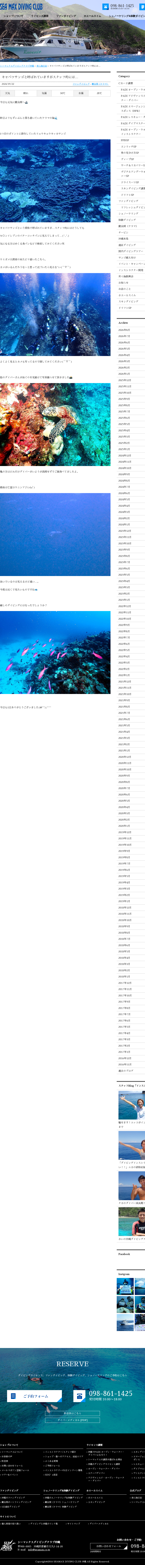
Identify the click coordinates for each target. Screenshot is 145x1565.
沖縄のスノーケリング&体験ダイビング (64, 1498)
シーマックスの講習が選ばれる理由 (105, 1460)
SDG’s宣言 (51, 1475)
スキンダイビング (96, 1502)
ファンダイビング (81, 84)
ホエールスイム (95, 1498)
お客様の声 (7, 1457)
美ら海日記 (41, 66)
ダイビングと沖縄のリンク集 (44, 1524)
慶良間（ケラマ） (100, 84)
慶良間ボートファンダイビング (16, 1502)
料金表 (5, 1461)
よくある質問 (51, 1461)
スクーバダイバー (96, 1473)
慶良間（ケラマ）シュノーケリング (62, 1502)
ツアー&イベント (10, 1475)
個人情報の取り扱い (11, 1524)
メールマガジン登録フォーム (15, 1470)
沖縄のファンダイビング (13, 1498)
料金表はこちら (72, 1413)
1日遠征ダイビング (11, 1507)
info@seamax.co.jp (39, 1549)
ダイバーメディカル (99, 1524)
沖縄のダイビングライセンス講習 (104, 1464)
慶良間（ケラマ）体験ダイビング (61, 1507)
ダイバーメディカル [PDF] (72, 1420)
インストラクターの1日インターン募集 (63, 1470)
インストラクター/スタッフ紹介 (60, 1452)
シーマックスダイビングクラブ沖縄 (17, 66)
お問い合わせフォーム (12, 1466)
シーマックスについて (12, 1452)
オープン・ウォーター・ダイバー (104, 1469)
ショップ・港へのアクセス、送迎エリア (64, 1457)
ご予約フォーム (52, 1466)
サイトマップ (73, 1524)
